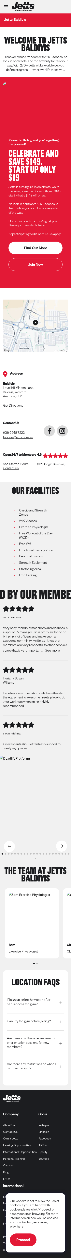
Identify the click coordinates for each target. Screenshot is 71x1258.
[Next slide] (61, 846)
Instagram (45, 1125)
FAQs (6, 1179)
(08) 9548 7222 (14, 433)
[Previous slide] (9, 846)
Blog (6, 1172)
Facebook (45, 1139)
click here (16, 1227)
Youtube (44, 1159)
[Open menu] (6, 6)
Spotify (43, 1152)
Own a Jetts (10, 1139)
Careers (8, 1166)
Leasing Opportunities (17, 1145)
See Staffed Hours (16, 464)
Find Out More (35, 248)
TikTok (43, 1145)
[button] (2, 854)
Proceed (23, 1240)
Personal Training (14, 1159)
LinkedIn (44, 1132)
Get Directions (13, 406)
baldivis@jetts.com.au (18, 438)
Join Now (35, 265)
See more (52, 651)
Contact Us (11, 469)
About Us (9, 1125)
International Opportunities (20, 1152)
